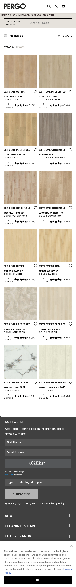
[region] (38, 564)
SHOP (10, 515)
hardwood (24, 15)
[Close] (72, 546)
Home (4, 15)
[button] (38, 516)
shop (12, 15)
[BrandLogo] (22, 6)
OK (38, 580)
